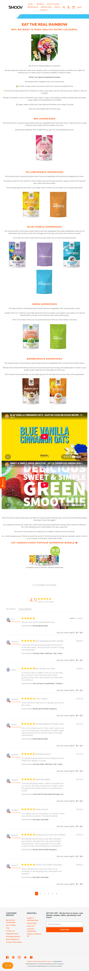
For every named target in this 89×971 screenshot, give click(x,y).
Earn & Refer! (11, 925)
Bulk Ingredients (12, 939)
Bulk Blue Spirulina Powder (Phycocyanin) (45, 709)
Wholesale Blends (13, 937)
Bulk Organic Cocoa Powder (41, 819)
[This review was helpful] (77, 632)
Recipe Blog (31, 923)
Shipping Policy (12, 934)
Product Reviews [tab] (25, 609)
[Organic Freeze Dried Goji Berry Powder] (58, 204)
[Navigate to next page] (56, 893)
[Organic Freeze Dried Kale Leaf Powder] (58, 336)
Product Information (14, 942)
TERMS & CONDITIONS (34, 961)
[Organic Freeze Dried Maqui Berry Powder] (44, 254)
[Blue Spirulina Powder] (44, 281)
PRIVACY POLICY (47, 961)
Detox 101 (30, 926)
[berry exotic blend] (17, 254)
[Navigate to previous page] (32, 893)
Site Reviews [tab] (11, 609)
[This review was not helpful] (81, 632)
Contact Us (10, 931)
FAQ (7, 928)
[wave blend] (71, 254)
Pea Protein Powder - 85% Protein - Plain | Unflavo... (48, 653)
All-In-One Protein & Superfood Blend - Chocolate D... (48, 683)
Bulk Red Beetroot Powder (40, 626)
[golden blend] (30, 204)
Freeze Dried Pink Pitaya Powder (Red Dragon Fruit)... (48, 794)
